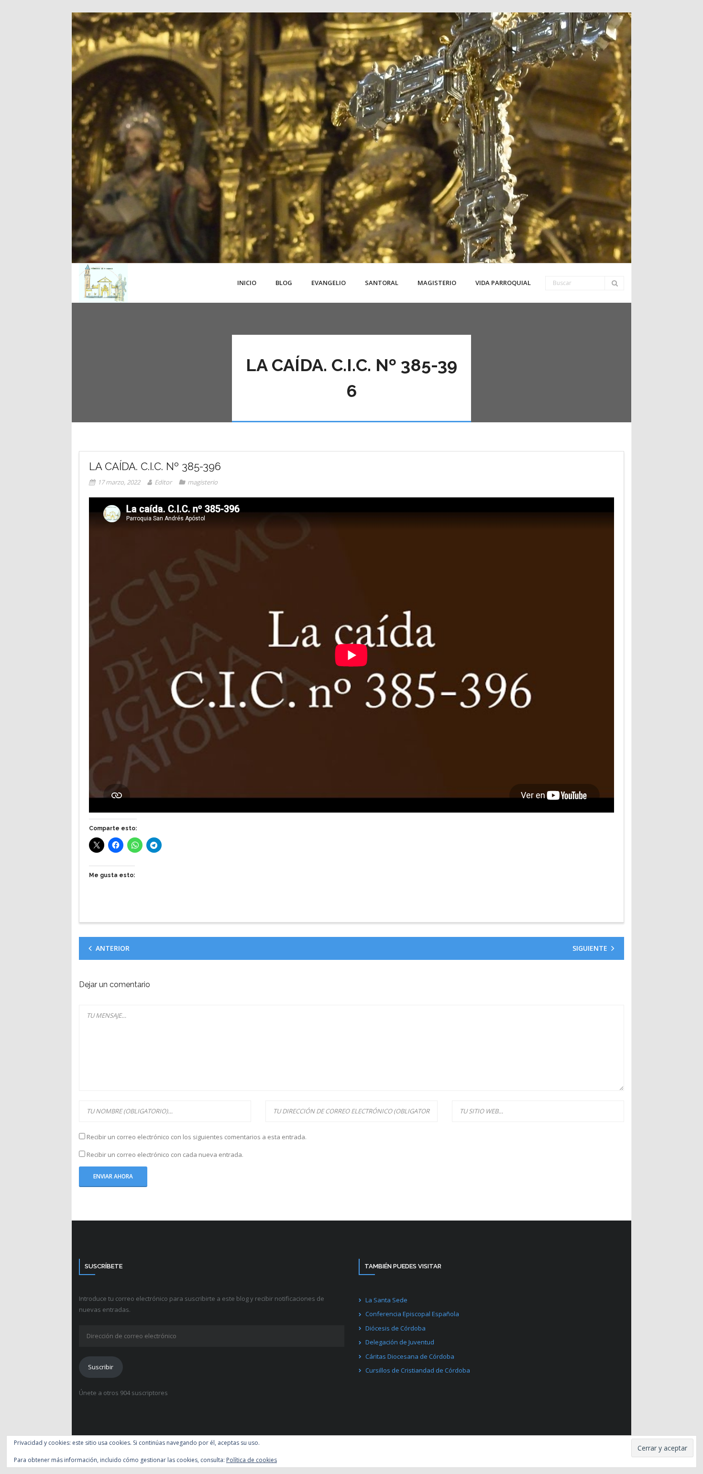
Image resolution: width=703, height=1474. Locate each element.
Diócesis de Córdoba (395, 1328)
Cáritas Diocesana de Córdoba (409, 1356)
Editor (163, 482)
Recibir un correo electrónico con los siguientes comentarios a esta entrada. (197, 1137)
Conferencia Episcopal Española (412, 1313)
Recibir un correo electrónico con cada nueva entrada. (165, 1154)
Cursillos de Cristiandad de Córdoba (417, 1370)
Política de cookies (251, 1460)
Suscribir (100, 1367)
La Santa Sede (386, 1300)
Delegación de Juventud (399, 1342)
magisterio (202, 482)
